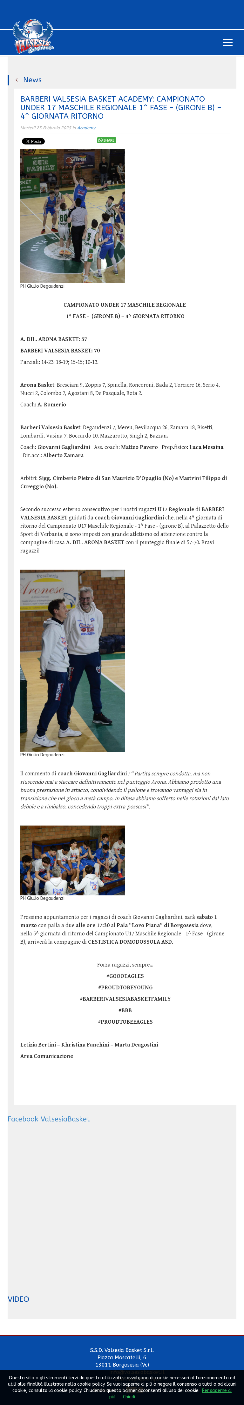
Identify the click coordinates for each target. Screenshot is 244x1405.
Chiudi (129, 1397)
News (32, 80)
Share (109, 140)
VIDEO (18, 1299)
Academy (86, 127)
